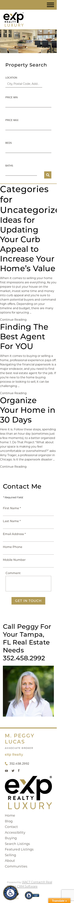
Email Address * (14, 534)
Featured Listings (19, 849)
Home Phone (12, 547)
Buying (11, 838)
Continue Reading (13, 319)
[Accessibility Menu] (10, 893)
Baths (9, 165)
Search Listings (17, 844)
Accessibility (15, 833)
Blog (9, 821)
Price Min (11, 97)
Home (10, 816)
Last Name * (12, 521)
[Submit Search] (47, 175)
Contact (11, 827)
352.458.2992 (19, 763)
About (10, 861)
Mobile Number (14, 560)
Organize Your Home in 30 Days (27, 409)
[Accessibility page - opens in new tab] (32, 897)
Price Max (11, 120)
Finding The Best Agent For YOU (24, 336)
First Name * (12, 508)
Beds (8, 143)
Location (11, 77)
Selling (10, 855)
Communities (16, 866)
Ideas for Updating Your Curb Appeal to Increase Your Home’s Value (27, 244)
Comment (13, 573)
